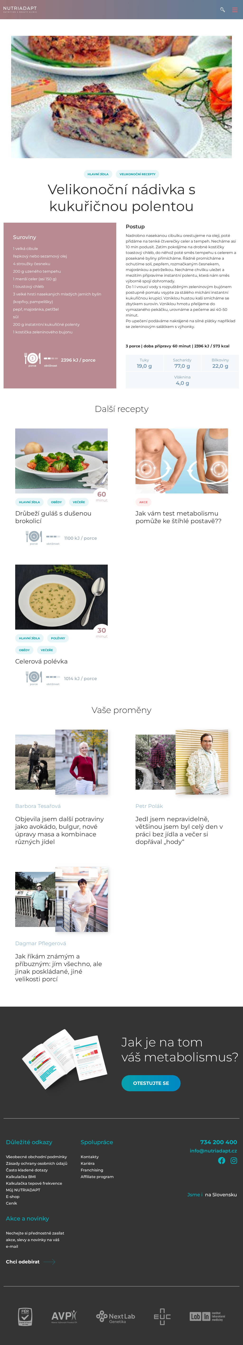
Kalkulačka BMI (21, 1177)
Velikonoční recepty (137, 174)
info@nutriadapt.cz (213, 1151)
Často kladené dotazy (27, 1170)
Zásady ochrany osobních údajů (36, 1163)
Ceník (11, 1203)
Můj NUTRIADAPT (23, 1190)
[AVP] (64, 1317)
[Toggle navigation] (234, 9)
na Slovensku (221, 1195)
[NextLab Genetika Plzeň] (115, 1316)
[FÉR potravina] (25, 1317)
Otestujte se (151, 1083)
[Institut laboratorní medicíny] (207, 1317)
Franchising (92, 1170)
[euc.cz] (162, 1316)
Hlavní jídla (98, 174)
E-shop (12, 1196)
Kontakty (90, 1157)
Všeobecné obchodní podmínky (36, 1157)
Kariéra (88, 1163)
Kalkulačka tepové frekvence (34, 1183)
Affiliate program (97, 1177)
